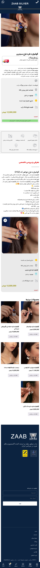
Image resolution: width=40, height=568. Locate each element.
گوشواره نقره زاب (33, 74)
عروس (23, 72)
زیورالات (6, 70)
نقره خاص (7, 74)
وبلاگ (35, 542)
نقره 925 (18, 74)
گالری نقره (18, 72)
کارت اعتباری (34, 545)
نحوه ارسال (34, 538)
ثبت (20, 503)
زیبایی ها (11, 70)
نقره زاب (32, 76)
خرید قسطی (34, 555)
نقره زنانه (20, 68)
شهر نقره (28, 72)
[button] (5, 220)
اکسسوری (29, 70)
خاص (15, 70)
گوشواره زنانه (27, 68)
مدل (25, 74)
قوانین (35, 552)
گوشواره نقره (7, 72)
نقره (23, 74)
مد (28, 74)
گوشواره (13, 72)
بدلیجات (24, 70)
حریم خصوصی (33, 548)
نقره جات (13, 74)
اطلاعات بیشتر (33, 334)
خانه (36, 531)
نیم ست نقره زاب (25, 76)
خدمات (35, 535)
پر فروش (19, 70)
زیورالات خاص (34, 72)
